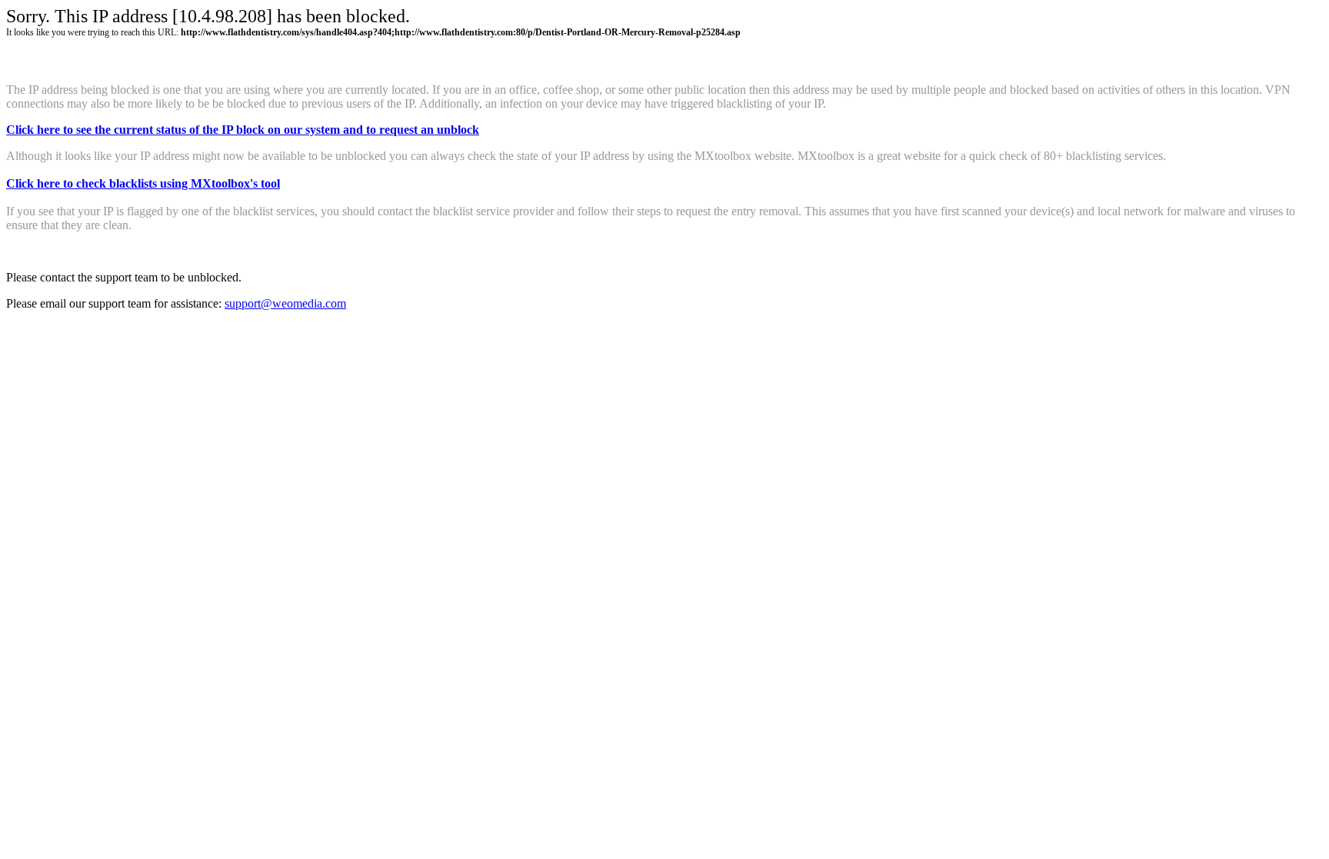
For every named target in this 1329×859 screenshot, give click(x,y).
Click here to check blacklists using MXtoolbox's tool (143, 183)
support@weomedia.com (285, 303)
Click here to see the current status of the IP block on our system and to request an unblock (242, 129)
